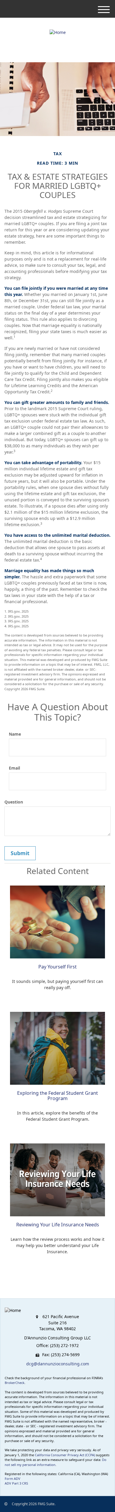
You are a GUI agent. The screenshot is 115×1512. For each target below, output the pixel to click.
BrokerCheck (14, 1382)
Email (14, 768)
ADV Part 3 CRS (16, 1483)
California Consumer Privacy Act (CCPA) (65, 1455)
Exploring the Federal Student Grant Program (57, 1096)
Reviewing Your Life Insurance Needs (57, 1224)
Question (13, 802)
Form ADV (12, 1478)
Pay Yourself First (57, 966)
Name (15, 734)
